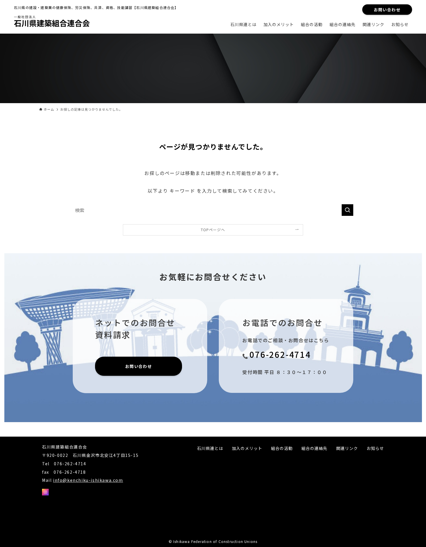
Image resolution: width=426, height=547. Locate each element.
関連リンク (347, 448)
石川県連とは (210, 448)
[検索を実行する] (347, 210)
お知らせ (375, 448)
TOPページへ (213, 229)
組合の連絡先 (314, 448)
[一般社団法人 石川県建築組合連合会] (54, 22)
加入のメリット (247, 448)
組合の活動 (282, 448)
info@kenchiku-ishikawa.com (88, 480)
